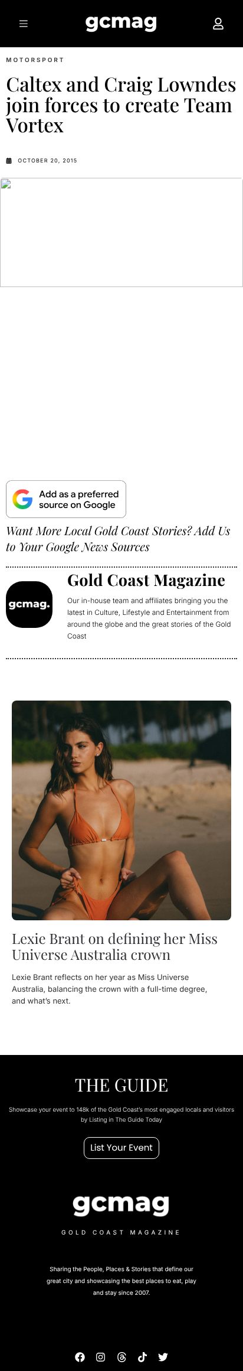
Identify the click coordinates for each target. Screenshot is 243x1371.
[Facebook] (80, 1357)
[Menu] (24, 23)
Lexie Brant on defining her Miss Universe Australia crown (115, 946)
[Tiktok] (142, 1357)
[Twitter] (163, 1357)
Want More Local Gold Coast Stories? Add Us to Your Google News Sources (118, 539)
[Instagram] (101, 1357)
